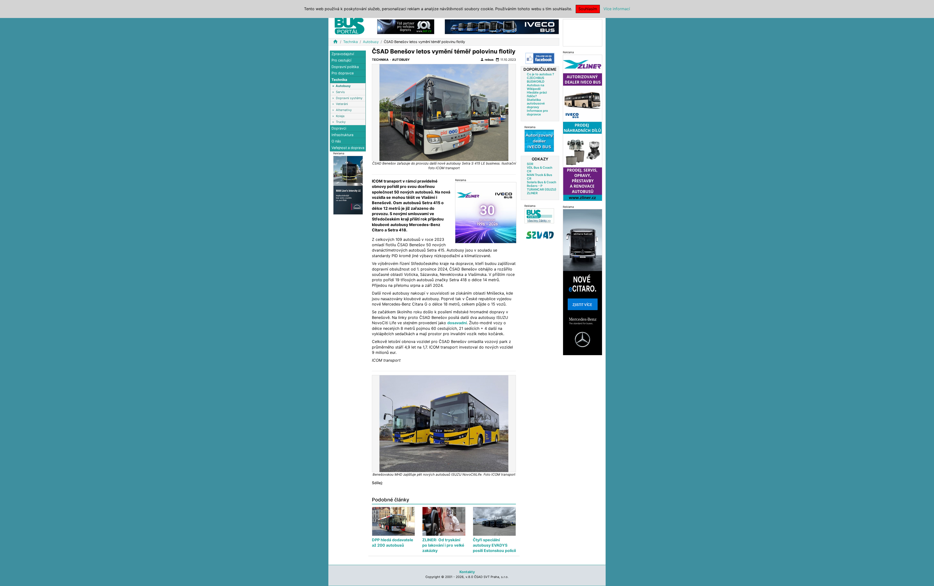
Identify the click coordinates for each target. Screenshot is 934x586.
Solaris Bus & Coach (541, 182)
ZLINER (532, 193)
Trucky (341, 122)
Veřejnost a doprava (348, 148)
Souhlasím (587, 8)
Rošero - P (534, 186)
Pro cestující (341, 60)
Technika (350, 42)
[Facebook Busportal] (540, 58)
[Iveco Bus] (502, 26)
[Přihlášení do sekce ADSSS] (540, 235)
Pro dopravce (343, 73)
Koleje (340, 116)
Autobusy (371, 42)
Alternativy (344, 110)
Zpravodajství (343, 54)
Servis (340, 92)
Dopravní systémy (349, 98)
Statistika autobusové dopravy (536, 103)
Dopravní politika (345, 67)
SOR (530, 164)
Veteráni (342, 104)
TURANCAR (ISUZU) (541, 189)
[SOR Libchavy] (405, 26)
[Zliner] (582, 127)
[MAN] (348, 185)
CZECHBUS (535, 78)
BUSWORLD (535, 81)
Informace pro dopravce (537, 112)
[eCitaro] (582, 282)
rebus (487, 59)
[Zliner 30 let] (485, 212)
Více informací (616, 8)
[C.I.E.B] (582, 32)
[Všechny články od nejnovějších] (539, 216)
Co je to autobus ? (540, 74)
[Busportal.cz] (349, 25)
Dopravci (339, 128)
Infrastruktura (342, 135)
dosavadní (457, 322)
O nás (336, 141)
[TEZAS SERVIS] (539, 140)
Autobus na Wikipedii (535, 87)
